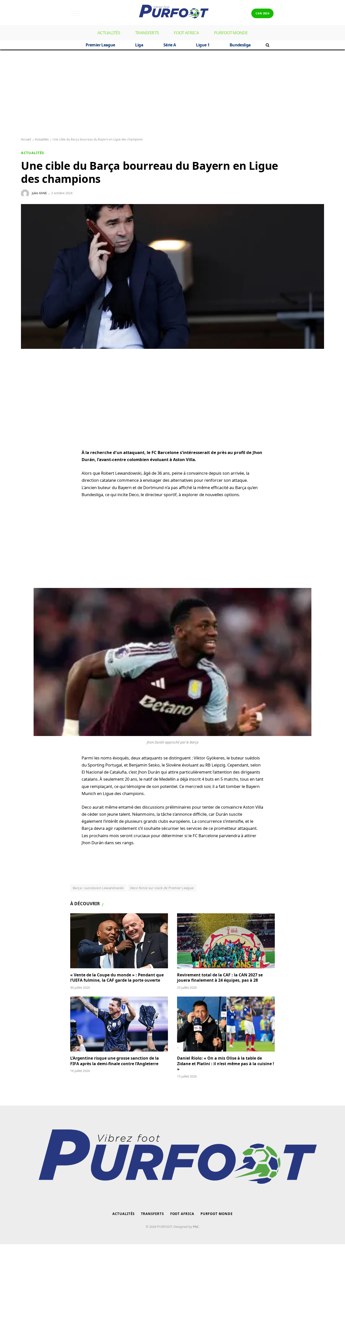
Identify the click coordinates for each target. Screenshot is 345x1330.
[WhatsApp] (30, 374)
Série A (169, 45)
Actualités (108, 33)
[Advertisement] (172, 93)
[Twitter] (30, 398)
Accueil (26, 139)
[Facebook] (30, 386)
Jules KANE (39, 193)
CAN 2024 (262, 13)
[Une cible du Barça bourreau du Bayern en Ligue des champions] (172, 276)
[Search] (267, 45)
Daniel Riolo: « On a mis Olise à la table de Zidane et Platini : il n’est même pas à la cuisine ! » (225, 1064)
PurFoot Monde (231, 33)
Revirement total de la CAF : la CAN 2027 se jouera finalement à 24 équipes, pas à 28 (220, 977)
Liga (139, 45)
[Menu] (75, 13)
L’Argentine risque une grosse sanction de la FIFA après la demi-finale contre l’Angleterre (114, 1061)
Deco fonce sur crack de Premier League (162, 888)
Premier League (100, 45)
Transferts (147, 33)
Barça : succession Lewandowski (98, 888)
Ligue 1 (202, 45)
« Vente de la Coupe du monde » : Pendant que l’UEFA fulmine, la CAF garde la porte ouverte (117, 977)
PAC (196, 1226)
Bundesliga (240, 45)
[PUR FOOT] (172, 13)
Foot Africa (186, 33)
